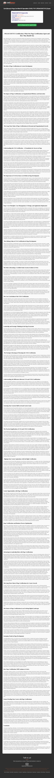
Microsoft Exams (43, 772)
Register (42, 2)
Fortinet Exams (34, 772)
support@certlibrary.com (27, 765)
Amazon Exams (16, 772)
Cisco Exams (20, 772)
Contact (46, 2)
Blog (50, 2)
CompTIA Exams (24, 772)
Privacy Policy (12, 772)
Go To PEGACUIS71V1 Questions (27, 25)
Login (39, 2)
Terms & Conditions (6, 772)
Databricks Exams (29, 772)
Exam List (35, 2)
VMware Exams (48, 772)
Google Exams (38, 772)
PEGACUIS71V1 (20, 14)
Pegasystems (18, 17)
